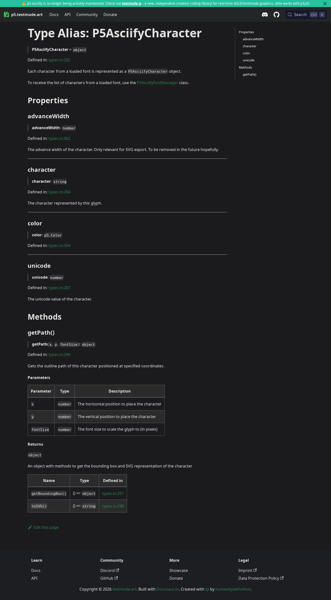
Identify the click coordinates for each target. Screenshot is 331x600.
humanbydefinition (233, 589)
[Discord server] (265, 14)
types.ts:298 (113, 506)
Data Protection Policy (258, 578)
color (246, 53)
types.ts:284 (59, 192)
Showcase (178, 570)
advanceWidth (253, 39)
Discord (107, 570)
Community (87, 14)
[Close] (325, 3)
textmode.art (124, 589)
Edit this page (46, 527)
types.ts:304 (59, 245)
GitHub (106, 578)
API (67, 14)
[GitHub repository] (276, 14)
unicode (248, 60)
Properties (246, 32)
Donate (110, 14)
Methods (245, 67)
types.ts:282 (59, 60)
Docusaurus (168, 589)
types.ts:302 (59, 138)
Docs (54, 14)
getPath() (249, 74)
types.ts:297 (113, 493)
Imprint (245, 570)
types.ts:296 (59, 354)
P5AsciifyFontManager (157, 82)
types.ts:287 (59, 287)
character (249, 46)
